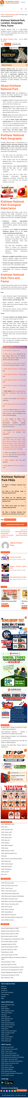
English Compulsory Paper (12, 393)
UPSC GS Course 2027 (7, 883)
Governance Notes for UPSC (9, 949)
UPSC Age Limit (5, 840)
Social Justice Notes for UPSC (9, 955)
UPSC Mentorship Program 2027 (10, 893)
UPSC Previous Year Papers (9, 1031)
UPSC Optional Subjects (7, 1023)
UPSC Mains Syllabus (7, 845)
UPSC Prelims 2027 (6, 832)
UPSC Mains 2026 (6, 835)
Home (2, 14)
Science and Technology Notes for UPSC (12, 967)
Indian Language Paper (18, 391)
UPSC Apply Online (6, 837)
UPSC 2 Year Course (7, 888)
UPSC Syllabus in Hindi (7, 1011)
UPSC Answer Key (6, 1039)
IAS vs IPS (4, 874)
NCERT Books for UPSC (7, 850)
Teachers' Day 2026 (15, 557)
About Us (3, 986)
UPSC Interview (5, 1021)
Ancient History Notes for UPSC (10, 928)
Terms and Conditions (7, 992)
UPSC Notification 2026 (7, 824)
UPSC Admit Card (6, 861)
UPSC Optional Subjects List (9, 853)
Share (7, 44)
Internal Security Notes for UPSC (10, 975)
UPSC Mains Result (6, 866)
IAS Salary (4, 856)
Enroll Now (5, 606)
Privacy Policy (5, 994)
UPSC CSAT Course (6, 906)
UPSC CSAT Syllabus (7, 1027)
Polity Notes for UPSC (7, 952)
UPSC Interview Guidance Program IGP (12, 917)
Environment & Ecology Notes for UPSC (12, 970)
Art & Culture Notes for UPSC (9, 941)
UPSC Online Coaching (7, 909)
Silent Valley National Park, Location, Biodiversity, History (21, 533)
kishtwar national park (10, 519)
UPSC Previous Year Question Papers (11, 858)
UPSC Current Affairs (7, 1037)
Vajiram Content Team (10, 39)
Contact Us (4, 990)
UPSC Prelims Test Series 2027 (10, 904)
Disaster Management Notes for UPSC (11, 972)
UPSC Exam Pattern (6, 1012)
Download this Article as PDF (14, 524)
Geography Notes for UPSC (8, 944)
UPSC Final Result (6, 869)
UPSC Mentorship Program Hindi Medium (12, 896)
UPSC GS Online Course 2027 (9, 885)
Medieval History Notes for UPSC (10, 931)
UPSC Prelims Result (7, 864)
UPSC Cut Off (5, 872)
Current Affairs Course (7, 920)
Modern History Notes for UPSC (10, 933)
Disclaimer (4, 988)
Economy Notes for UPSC (8, 962)
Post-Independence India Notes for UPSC (12, 939)
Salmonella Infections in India (18, 577)
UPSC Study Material (7, 912)
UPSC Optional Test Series (8, 914)
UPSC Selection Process (8, 1025)
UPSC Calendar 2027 (11, 460)
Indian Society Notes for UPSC (9, 947)
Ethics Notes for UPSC (7, 977)
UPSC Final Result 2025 (7, 1033)
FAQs (2, 998)
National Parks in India (12, 14)
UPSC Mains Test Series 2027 (9, 899)
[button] (21, 9)
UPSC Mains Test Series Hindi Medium (12, 901)
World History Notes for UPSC (9, 936)
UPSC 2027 (4, 827)
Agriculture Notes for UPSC (8, 964)
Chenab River (20, 131)
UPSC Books (4, 848)
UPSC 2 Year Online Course (8, 891)
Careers (3, 996)
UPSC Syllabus (5, 843)
